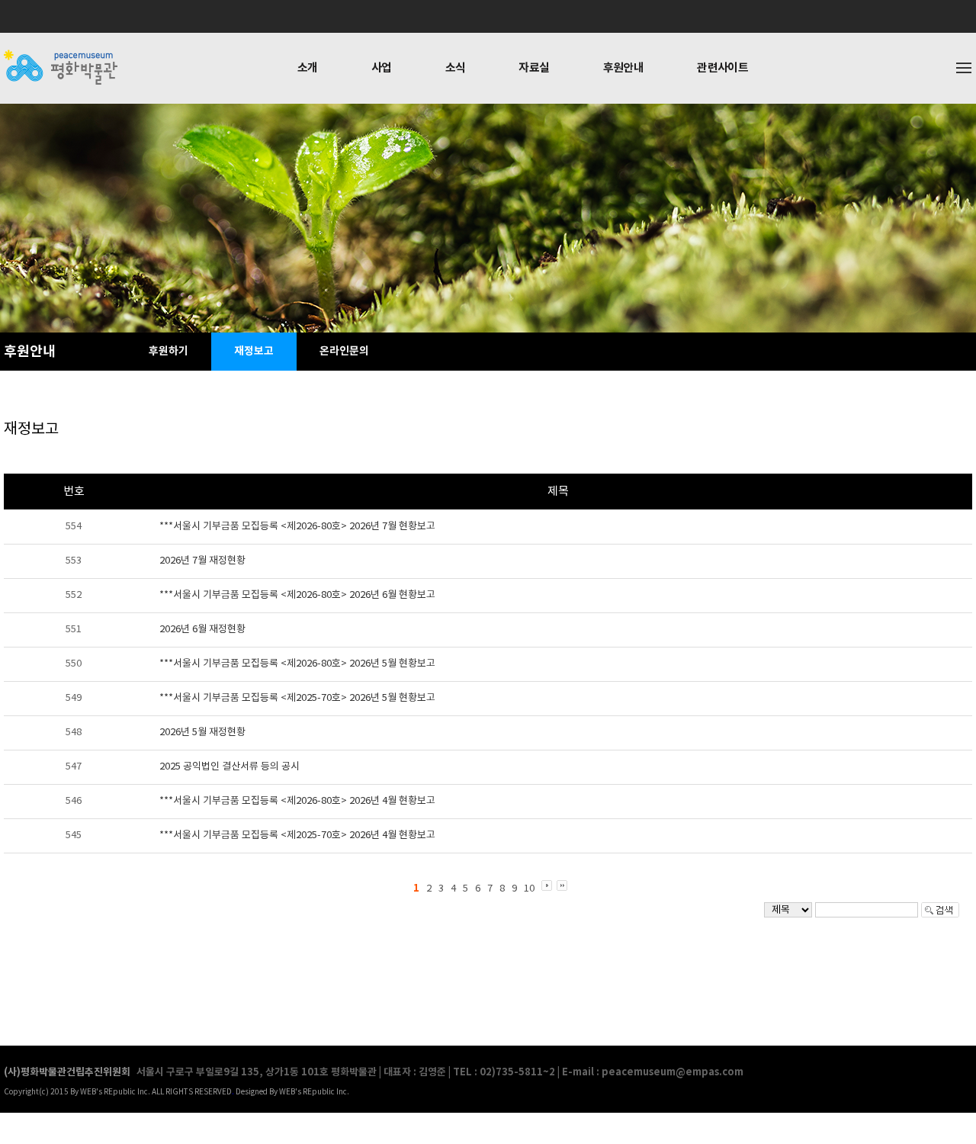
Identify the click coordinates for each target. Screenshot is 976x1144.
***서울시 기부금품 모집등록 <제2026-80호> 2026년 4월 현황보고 (297, 801)
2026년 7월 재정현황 (202, 561)
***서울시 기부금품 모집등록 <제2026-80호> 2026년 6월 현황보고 (297, 595)
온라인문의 (344, 351)
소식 (455, 68)
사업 (381, 68)
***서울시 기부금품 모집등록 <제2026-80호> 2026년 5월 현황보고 (297, 664)
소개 (307, 68)
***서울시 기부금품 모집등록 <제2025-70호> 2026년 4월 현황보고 (297, 835)
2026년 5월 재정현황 (202, 732)
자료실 (533, 68)
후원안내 (623, 68)
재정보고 (254, 351)
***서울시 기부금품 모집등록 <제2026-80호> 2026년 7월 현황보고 (297, 526)
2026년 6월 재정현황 (202, 629)
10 (529, 889)
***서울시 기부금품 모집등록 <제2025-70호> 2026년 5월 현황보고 (297, 698)
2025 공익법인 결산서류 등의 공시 (229, 767)
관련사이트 (722, 68)
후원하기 (168, 351)
